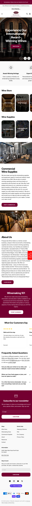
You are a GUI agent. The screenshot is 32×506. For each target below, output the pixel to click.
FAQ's (3, 358)
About (3, 437)
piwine (7, 501)
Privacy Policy (20, 437)
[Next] (30, 2)
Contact (4, 442)
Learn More (7, 282)
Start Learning (16, 312)
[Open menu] (2, 13)
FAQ (18, 431)
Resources (4, 439)
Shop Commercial (9, 204)
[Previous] (1, 2)
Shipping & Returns (22, 429)
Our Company (20, 434)
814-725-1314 (5, 455)
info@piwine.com (15, 360)
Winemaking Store (6, 431)
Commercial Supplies (7, 434)
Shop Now (16, 46)
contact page (12, 362)
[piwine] (16, 14)
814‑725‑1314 (25, 360)
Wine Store (4, 429)
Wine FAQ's (11, 358)
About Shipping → (16, 8)
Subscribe (16, 416)
